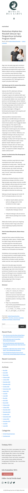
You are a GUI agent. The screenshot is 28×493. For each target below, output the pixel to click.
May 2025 (5, 398)
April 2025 (5, 400)
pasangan (4, 319)
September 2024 (7, 416)
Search (3, 324)
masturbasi (21, 317)
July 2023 (5, 423)
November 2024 (6, 412)
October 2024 (6, 414)
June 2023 (5, 426)
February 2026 (6, 377)
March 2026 (5, 375)
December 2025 (6, 382)
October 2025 (6, 386)
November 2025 (6, 384)
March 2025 (5, 402)
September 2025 (7, 389)
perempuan (9, 319)
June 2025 (5, 396)
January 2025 (6, 407)
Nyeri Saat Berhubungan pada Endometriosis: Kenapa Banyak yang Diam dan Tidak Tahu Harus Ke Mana (14, 344)
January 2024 (6, 419)
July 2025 (5, 393)
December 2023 (6, 421)
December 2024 (6, 409)
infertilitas (10, 317)
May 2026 (5, 370)
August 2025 (6, 391)
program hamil (16, 319)
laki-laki (16, 317)
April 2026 (5, 372)
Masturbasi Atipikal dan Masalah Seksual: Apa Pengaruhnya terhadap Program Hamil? (12, 35)
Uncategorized (6, 436)
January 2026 (6, 379)
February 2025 (6, 405)
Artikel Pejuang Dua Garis (13, 316)
